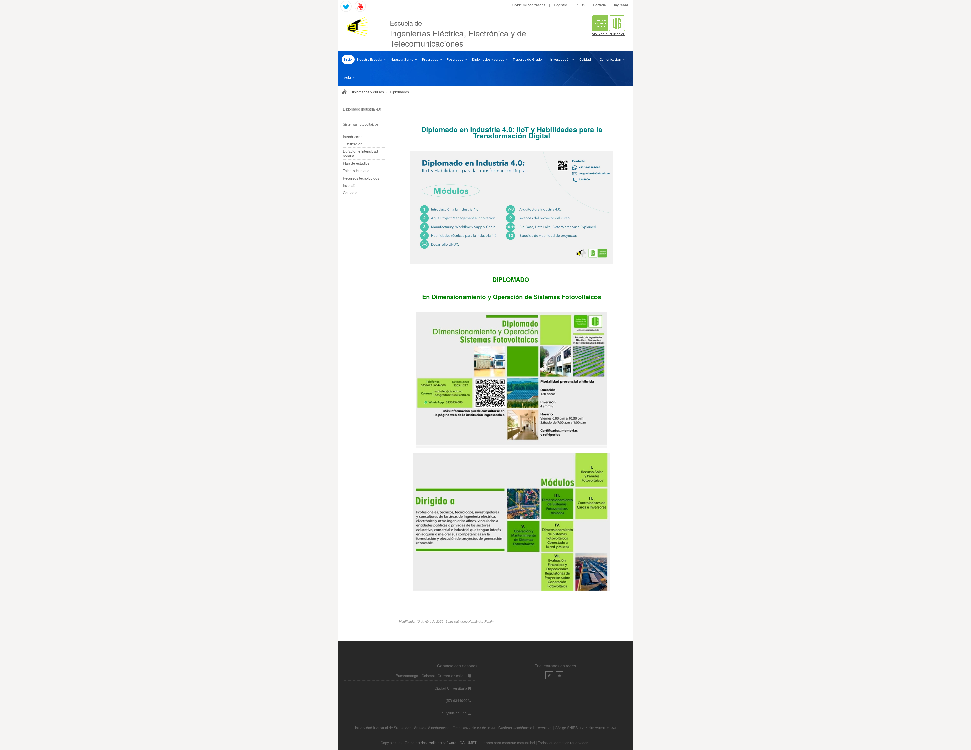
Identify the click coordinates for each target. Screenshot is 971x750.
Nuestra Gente (402, 59)
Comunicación (611, 59)
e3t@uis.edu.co (454, 712)
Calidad (585, 59)
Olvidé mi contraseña (529, 4)
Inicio (348, 59)
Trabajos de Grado (528, 59)
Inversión (350, 185)
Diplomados (399, 91)
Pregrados (430, 59)
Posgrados (455, 59)
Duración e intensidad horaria (360, 153)
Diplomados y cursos (488, 59)
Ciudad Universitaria (451, 688)
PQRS (580, 4)
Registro (560, 4)
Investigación (560, 59)
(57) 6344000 (457, 700)
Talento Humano (356, 170)
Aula (348, 77)
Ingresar (621, 4)
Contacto (350, 192)
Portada (599, 4)
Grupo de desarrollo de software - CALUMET (441, 742)
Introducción (353, 136)
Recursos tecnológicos (361, 178)
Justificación (352, 143)
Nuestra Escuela (370, 59)
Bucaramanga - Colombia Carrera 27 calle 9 (431, 675)
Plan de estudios (356, 163)
